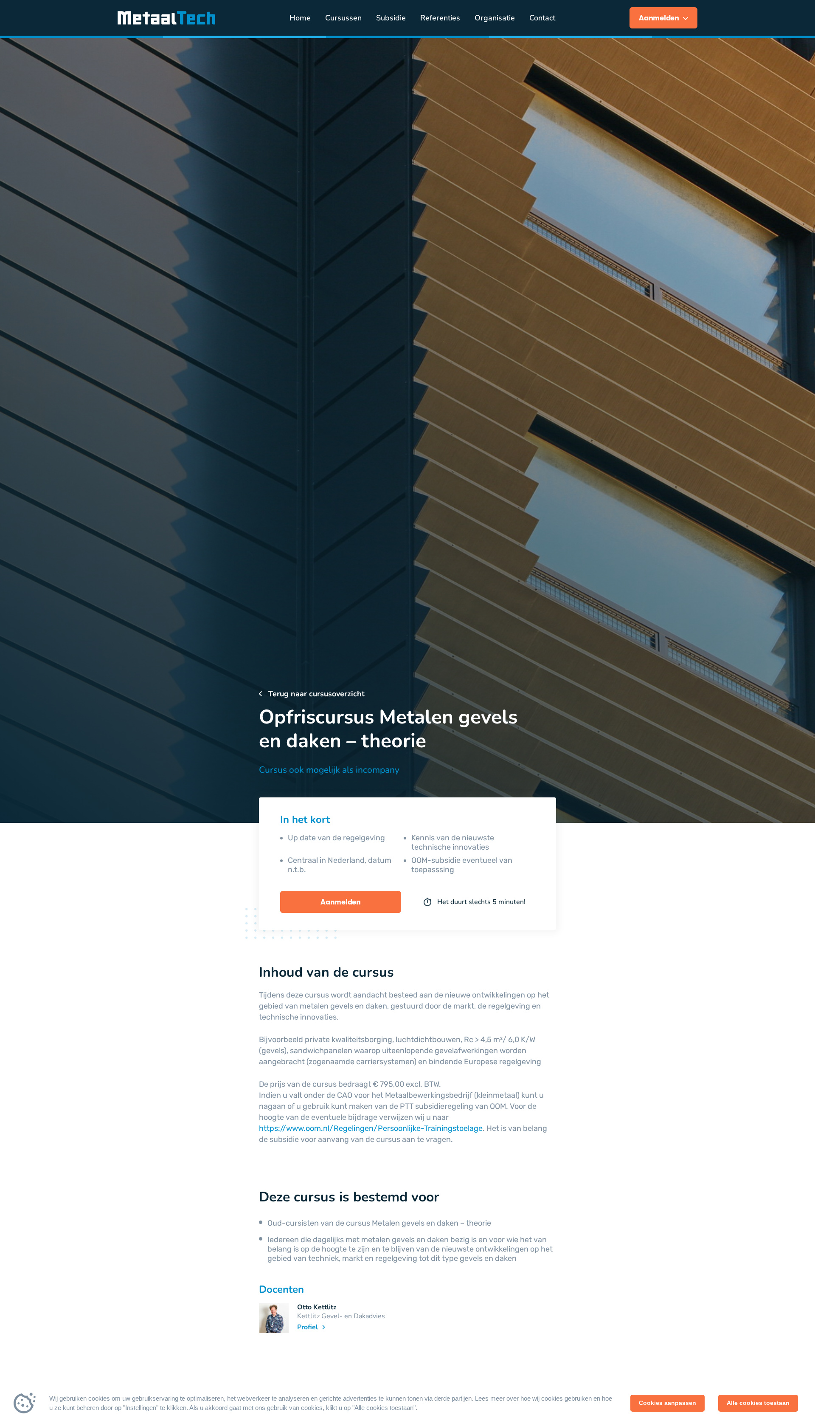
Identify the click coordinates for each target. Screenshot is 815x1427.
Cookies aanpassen (667, 1402)
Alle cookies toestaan (758, 1402)
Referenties (440, 18)
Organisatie (495, 18)
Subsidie (391, 18)
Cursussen (343, 18)
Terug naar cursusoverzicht (315, 694)
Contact (542, 18)
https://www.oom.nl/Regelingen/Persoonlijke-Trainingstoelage (371, 1128)
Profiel (308, 1327)
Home (300, 18)
